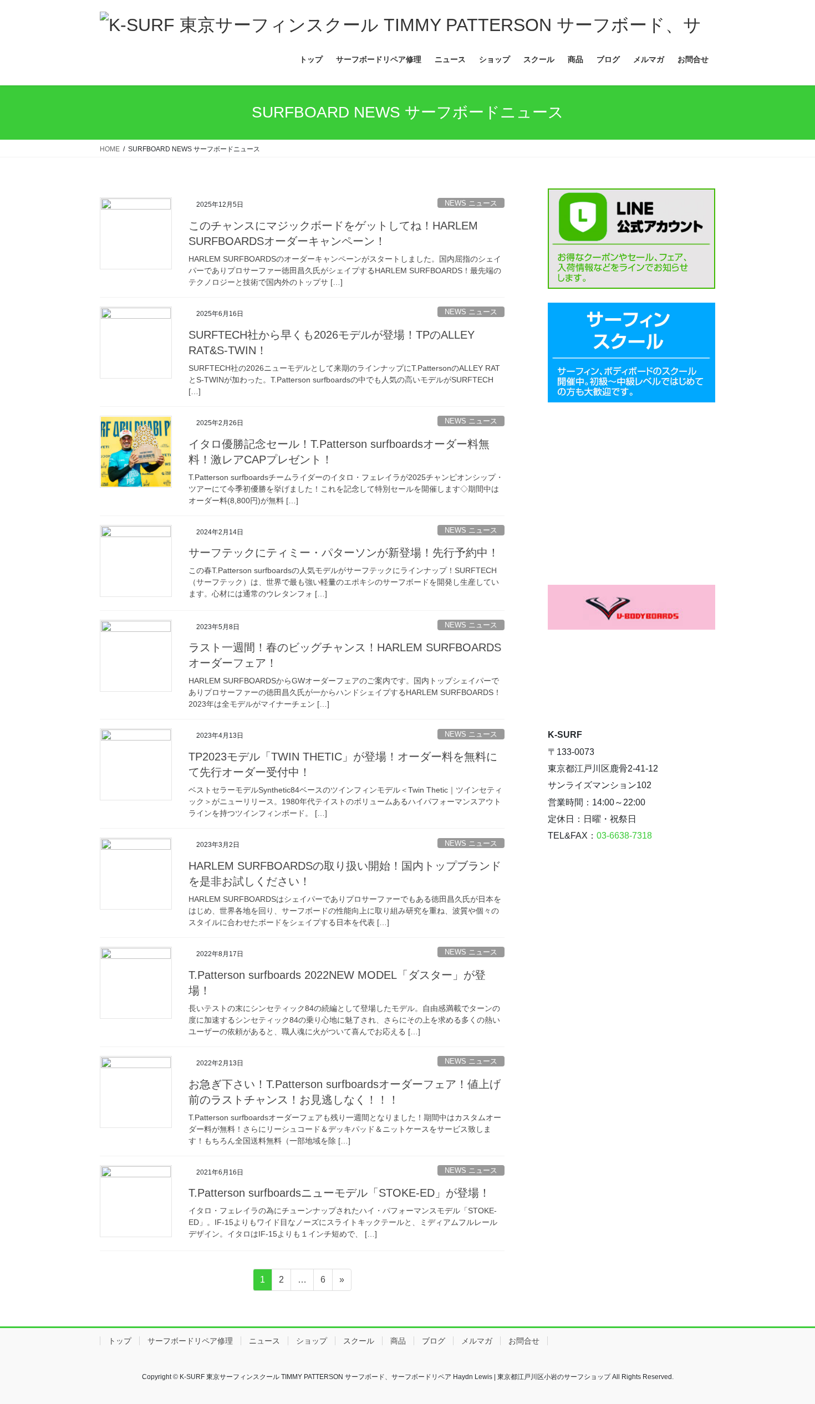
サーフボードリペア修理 (190, 1340)
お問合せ (523, 1340)
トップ (119, 1340)
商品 (398, 1340)
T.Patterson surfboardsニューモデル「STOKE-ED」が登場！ (339, 1193)
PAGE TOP (786, 1352)
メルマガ (476, 1340)
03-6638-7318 (624, 835)
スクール (358, 1340)
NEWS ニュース (471, 203)
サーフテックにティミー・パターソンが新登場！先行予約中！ (344, 553)
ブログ (433, 1340)
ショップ (311, 1340)
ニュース (264, 1340)
